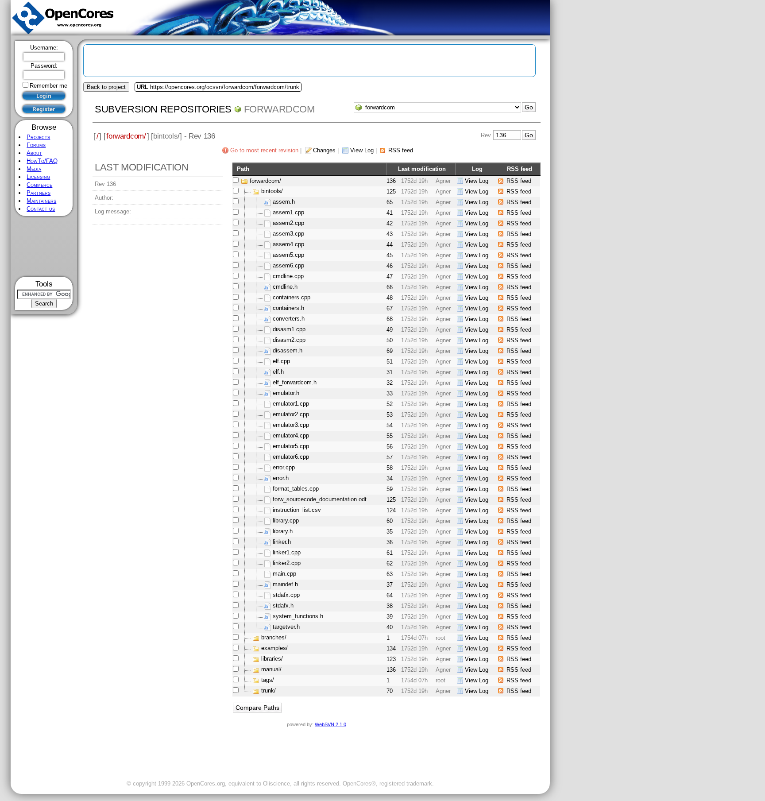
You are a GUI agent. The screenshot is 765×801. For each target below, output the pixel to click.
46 (389, 266)
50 (389, 340)
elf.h (278, 372)
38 (389, 606)
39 (389, 616)
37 (389, 584)
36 (389, 542)
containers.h (288, 308)
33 (389, 393)
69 (389, 351)
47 (389, 276)
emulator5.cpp (291, 446)
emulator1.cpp (291, 404)
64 (389, 595)
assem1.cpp (288, 212)
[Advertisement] (44, 246)
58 (389, 467)
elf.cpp (281, 361)
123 (391, 659)
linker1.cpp (287, 552)
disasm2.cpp (289, 340)
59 (389, 489)
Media (34, 169)
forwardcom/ (126, 136)
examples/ (274, 648)
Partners (38, 193)
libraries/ (272, 659)
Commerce (39, 185)
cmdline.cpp (288, 276)
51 (389, 361)
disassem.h (287, 351)
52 (389, 404)
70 (389, 691)
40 (389, 627)
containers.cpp (291, 297)
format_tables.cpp (296, 489)
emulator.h (286, 393)
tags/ (267, 680)
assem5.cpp (288, 255)
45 (389, 255)
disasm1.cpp (289, 329)
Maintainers (41, 200)
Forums (36, 145)
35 (389, 531)
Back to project (106, 87)
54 (389, 425)
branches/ (273, 638)
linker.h (282, 542)
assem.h (284, 202)
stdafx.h (283, 606)
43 (389, 234)
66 (389, 287)
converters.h (289, 319)
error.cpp (284, 467)
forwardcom (279, 109)
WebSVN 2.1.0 (330, 724)
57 (389, 457)
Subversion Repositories (163, 109)
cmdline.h (285, 287)
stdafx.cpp (286, 595)
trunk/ (268, 691)
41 (389, 212)
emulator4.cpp (291, 436)
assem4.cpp (288, 244)
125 (391, 191)
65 (389, 202)
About (34, 153)
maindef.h (285, 584)
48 (389, 297)
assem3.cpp (288, 234)
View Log (362, 150)
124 (391, 510)
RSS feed (400, 150)
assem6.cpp (288, 266)
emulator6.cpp (291, 457)
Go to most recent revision (264, 150)
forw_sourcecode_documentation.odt (320, 499)
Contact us (41, 208)
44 (389, 244)
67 (389, 308)
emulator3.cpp (291, 425)
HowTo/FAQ (42, 161)
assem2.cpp (288, 223)
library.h (283, 531)
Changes (324, 150)
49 (389, 329)
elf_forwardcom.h (295, 382)
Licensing (38, 177)
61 (389, 552)
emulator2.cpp (291, 414)
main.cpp (284, 574)
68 (389, 319)
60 (389, 521)
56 (389, 446)
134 (391, 648)
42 (389, 223)
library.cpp (286, 521)
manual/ (271, 669)
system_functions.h (298, 616)
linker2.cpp (287, 563)
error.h (281, 478)
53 (389, 414)
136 (391, 181)
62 (389, 563)
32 (389, 382)
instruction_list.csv (297, 510)
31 (389, 372)
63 (389, 574)
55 (389, 436)
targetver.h (286, 627)
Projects (38, 137)
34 (389, 478)
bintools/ (272, 191)
